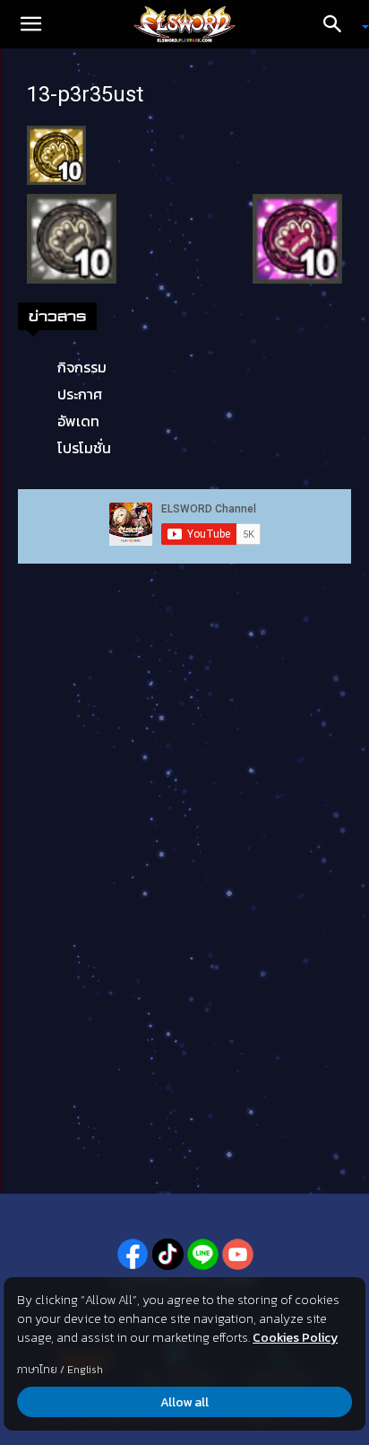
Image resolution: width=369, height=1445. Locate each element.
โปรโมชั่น (84, 448)
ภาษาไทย (37, 1370)
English (85, 1370)
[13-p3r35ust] (56, 153)
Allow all (184, 1402)
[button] (30, 24)
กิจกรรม (82, 367)
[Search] (338, 24)
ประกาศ (79, 394)
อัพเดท (78, 421)
